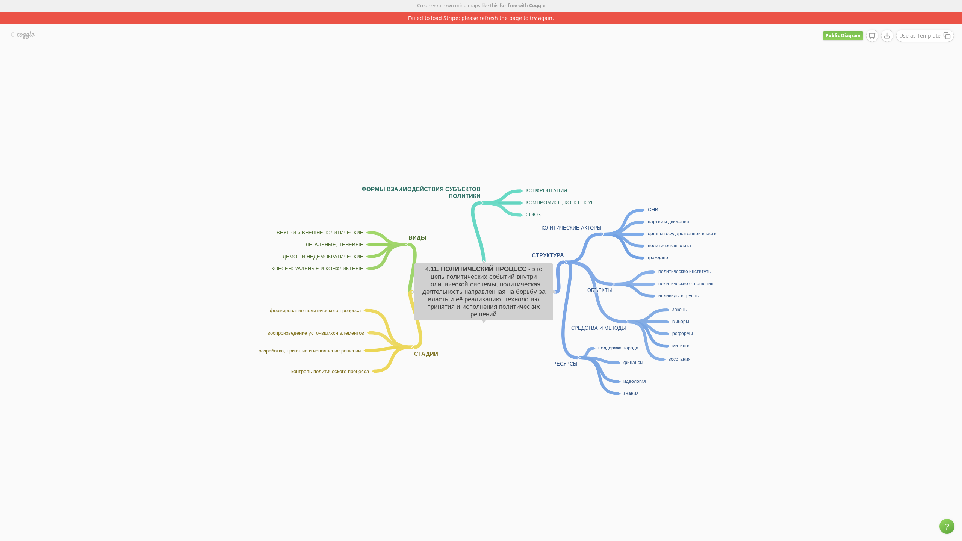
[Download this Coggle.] (887, 36)
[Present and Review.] (872, 36)
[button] (946, 526)
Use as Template (920, 35)
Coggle (537, 5)
